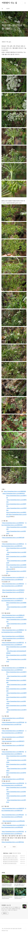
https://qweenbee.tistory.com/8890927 (13, 523)
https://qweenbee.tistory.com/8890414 (13, 544)
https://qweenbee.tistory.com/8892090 (14, 825)
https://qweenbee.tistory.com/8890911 (13, 598)
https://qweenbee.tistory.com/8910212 (13, 592)
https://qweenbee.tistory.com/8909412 (13, 638)
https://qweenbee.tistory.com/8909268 (13, 722)
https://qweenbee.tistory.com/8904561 (13, 718)
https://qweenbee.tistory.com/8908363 (13, 636)
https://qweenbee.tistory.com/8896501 (13, 583)
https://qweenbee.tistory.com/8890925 (14, 493)
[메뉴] (25, 3)
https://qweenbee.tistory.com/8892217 (13, 730)
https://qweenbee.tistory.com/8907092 (13, 831)
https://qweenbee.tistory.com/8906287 (13, 814)
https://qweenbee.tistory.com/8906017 (13, 737)
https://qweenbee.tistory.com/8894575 (13, 577)
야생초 (10, 853)
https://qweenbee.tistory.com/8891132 (13, 642)
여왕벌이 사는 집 (9, 3)
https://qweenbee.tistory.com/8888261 (13, 630)
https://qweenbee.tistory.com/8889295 (13, 808)
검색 (22, 3)
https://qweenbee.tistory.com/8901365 (13, 779)
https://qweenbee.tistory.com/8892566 (13, 842)
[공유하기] (7, 847)
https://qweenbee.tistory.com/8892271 (12, 617)
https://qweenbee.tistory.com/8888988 (13, 667)
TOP (25, 929)
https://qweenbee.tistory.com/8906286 (14, 821)
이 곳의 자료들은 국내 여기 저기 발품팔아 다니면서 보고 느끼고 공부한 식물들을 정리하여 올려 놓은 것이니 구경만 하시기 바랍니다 (10, 909)
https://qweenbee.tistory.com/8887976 (13, 751)
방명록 (8, 8)
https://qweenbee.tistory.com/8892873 (13, 741)
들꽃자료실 (5, 853)
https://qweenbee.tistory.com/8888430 (13, 615)
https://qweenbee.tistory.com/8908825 (13, 590)
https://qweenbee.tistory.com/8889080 (15, 491)
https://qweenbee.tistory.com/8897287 (13, 745)
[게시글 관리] (9, 847)
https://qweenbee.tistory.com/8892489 (13, 537)
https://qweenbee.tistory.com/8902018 (13, 783)
